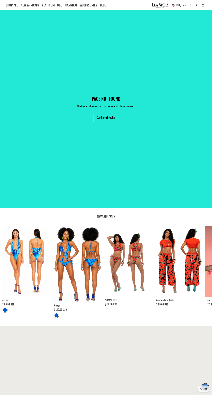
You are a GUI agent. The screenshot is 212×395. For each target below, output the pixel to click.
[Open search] (190, 5)
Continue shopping (106, 117)
